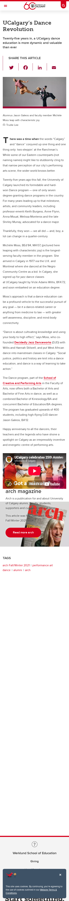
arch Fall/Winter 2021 (16, 565)
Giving (34, 861)
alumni (17, 570)
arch (28, 570)
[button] (13, 67)
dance (6, 570)
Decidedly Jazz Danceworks (32, 342)
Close (60, 877)
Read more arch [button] (23, 532)
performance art (42, 565)
